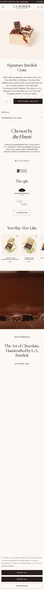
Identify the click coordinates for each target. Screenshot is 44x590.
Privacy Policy (7, 566)
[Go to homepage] (22, 7)
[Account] (38, 7)
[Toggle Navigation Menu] (2, 7)
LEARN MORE (22, 212)
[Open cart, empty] (41, 7)
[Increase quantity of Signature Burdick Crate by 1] (10, 101)
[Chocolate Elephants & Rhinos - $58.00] (10, 245)
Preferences (22, 586)
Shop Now (19, 1)
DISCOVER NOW (22, 364)
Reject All (22, 579)
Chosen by (22, 133)
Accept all (22, 572)
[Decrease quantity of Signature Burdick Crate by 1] (3, 101)
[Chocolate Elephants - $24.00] (29, 245)
